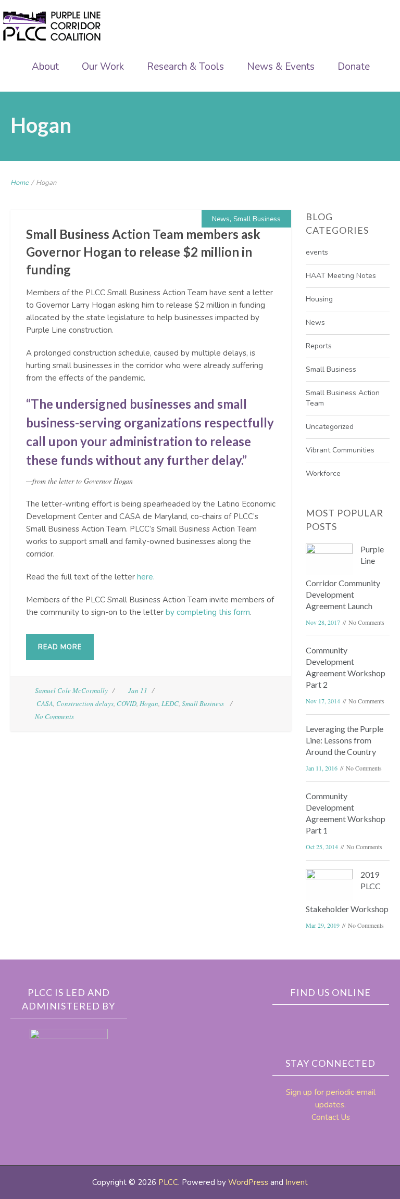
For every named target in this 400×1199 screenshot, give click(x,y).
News (221, 219)
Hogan (149, 703)
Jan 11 (137, 690)
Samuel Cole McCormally (71, 690)
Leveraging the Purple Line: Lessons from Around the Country (344, 740)
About (45, 66)
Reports (319, 346)
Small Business (257, 219)
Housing (319, 299)
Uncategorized (330, 427)
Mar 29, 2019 (323, 925)
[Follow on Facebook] (323, 1022)
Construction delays (85, 703)
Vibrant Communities (340, 450)
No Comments (54, 716)
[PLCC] (52, 26)
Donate (354, 66)
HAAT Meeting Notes (341, 276)
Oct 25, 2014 (322, 846)
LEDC (170, 703)
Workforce (323, 473)
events (317, 252)
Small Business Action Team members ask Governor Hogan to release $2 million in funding (143, 251)
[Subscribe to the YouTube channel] (367, 1022)
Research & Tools (185, 66)
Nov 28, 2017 (323, 622)
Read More (60, 647)
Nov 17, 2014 (323, 701)
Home (19, 182)
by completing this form (208, 612)
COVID (126, 703)
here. (146, 577)
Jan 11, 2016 (322, 768)
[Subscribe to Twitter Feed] (345, 1022)
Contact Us (330, 1117)
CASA (44, 703)
